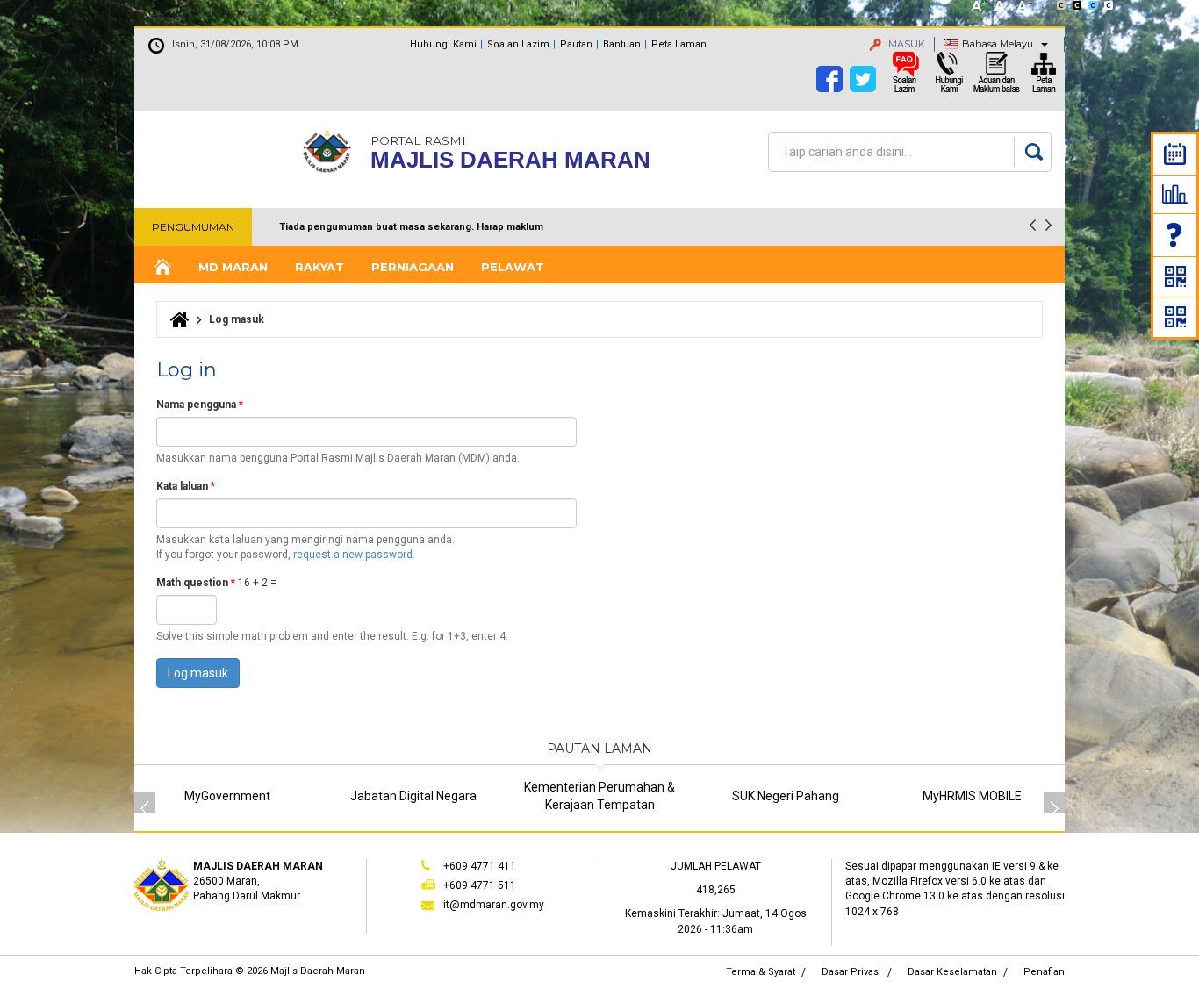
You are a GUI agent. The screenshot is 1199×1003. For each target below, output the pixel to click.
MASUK (905, 44)
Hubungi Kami (443, 44)
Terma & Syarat (760, 972)
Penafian (1044, 972)
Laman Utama (161, 267)
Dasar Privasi (851, 972)
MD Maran (233, 267)
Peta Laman (679, 44)
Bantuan (622, 44)
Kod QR (1175, 276)
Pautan (576, 44)
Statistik (1175, 194)
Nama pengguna (199, 404)
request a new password (353, 554)
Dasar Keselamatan (952, 972)
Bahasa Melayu (997, 44)
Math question (195, 583)
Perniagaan (412, 267)
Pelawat (512, 267)
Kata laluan (185, 486)
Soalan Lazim (1175, 235)
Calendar (1175, 154)
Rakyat (319, 267)
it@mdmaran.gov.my (493, 905)
